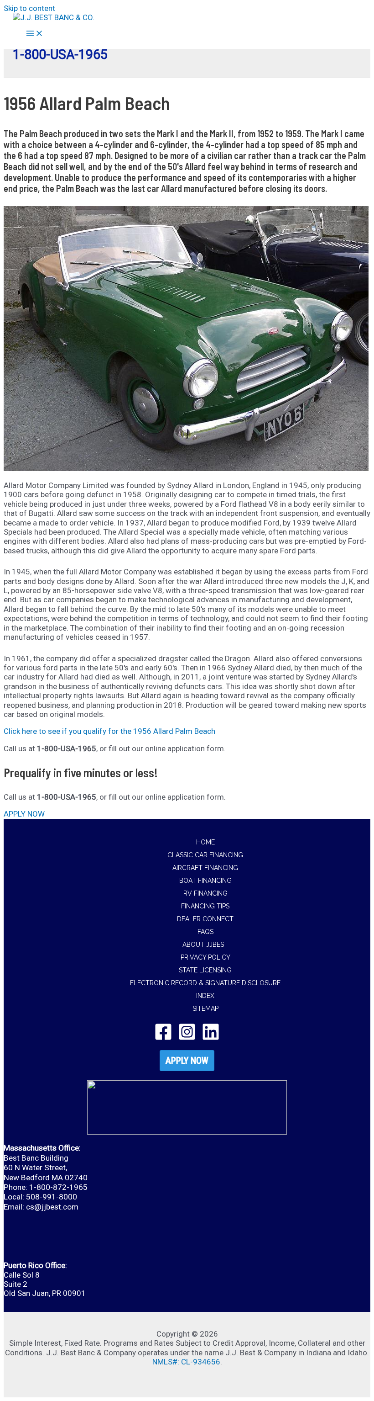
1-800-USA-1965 (60, 54)
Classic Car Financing (205, 855)
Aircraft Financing (205, 867)
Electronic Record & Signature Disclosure (205, 983)
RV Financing (205, 893)
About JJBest (205, 944)
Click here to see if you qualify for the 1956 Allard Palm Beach (109, 731)
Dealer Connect (205, 919)
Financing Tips (205, 906)
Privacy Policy (205, 957)
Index (205, 995)
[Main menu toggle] (35, 34)
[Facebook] (163, 1038)
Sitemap (205, 1008)
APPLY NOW (187, 1060)
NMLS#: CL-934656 (186, 1361)
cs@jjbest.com (52, 1206)
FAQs (205, 931)
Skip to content (29, 8)
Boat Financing (205, 880)
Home (205, 842)
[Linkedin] (211, 1038)
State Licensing (205, 970)
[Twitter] (187, 1038)
